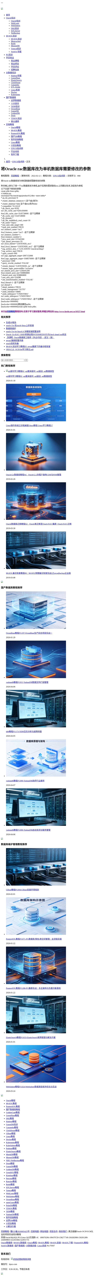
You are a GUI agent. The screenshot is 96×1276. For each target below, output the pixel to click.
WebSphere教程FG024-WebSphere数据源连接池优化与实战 (31, 1087)
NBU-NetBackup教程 (15, 1160)
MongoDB (15, 46)
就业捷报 (15, 61)
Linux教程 (15, 142)
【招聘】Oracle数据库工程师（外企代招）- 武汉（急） (30, 337)
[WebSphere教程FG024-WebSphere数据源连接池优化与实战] (36, 1082)
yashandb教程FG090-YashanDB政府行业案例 (25, 781)
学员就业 (10, 58)
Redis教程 (10, 1184)
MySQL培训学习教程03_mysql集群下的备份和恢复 (28, 346)
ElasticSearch (16, 80)
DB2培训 (15, 28)
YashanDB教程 (12, 1214)
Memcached (16, 41)
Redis (13, 43)
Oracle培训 (10, 18)
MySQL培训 (11, 36)
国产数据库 (11, 97)
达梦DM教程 (11, 1220)
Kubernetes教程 (12, 1142)
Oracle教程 (15, 127)
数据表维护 (11, 328)
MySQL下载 (67, 1243)
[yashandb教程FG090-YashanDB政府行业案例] (36, 776)
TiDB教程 (10, 1211)
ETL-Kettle (15, 87)
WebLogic (15, 23)
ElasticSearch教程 (13, 1151)
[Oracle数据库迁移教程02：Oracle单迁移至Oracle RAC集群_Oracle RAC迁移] (36, 519)
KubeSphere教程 (13, 1145)
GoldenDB (15, 113)
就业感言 (15, 64)
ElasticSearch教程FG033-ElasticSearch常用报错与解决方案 (31, 1037)
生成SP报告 (11, 322)
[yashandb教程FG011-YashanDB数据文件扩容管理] (36, 677)
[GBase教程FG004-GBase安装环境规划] (36, 885)
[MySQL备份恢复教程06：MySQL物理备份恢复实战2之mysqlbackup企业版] (36, 568)
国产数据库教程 (13, 1109)
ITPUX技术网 (17, 148)
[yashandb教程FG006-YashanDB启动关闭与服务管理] (36, 825)
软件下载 (15, 154)
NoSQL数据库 (7, 1246)
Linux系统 (15, 90)
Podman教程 (11, 1148)
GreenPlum (15, 78)
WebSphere (15, 25)
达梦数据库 (16, 100)
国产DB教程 (16, 136)
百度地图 (35, 1231)
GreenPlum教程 (12, 1115)
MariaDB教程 (12, 1154)
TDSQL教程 (11, 1208)
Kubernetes (15, 94)
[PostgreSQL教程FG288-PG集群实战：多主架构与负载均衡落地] (36, 983)
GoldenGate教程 (13, 1112)
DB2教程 (10, 1118)
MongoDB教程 (12, 1157)
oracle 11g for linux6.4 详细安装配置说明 (23, 331)
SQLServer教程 (12, 1187)
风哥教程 (15, 176)
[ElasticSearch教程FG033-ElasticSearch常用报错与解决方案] (36, 1033)
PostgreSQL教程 (18, 133)
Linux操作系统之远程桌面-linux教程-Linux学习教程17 (29, 425)
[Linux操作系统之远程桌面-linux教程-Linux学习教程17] (36, 421)
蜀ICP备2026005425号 (20, 1231)
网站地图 (44, 1231)
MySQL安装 (55, 1243)
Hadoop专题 (16, 76)
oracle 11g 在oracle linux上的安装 (20, 325)
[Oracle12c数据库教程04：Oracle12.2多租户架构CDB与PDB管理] (36, 470)
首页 (8, 15)
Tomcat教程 (11, 1190)
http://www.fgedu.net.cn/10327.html (70, 311)
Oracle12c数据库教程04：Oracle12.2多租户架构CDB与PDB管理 (33, 475)
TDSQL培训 (16, 118)
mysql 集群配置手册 (14, 340)
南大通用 (15, 121)
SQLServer (15, 31)
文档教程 (10, 124)
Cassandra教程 (12, 1127)
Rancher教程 (11, 1181)
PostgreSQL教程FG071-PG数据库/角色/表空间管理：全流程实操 (34, 939)
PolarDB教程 (11, 1205)
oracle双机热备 (12, 343)
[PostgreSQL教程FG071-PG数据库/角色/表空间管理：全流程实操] (36, 934)
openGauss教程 (12, 1202)
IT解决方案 (11, 1226)
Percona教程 (11, 1178)
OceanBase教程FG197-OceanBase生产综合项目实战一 (29, 633)
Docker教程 (11, 1139)
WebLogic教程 (12, 1193)
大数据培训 (11, 73)
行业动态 (15, 151)
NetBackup (15, 33)
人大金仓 (15, 103)
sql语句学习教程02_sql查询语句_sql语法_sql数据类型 (29, 376)
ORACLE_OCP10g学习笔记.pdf (19, 349)
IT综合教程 (16, 145)
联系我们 (63, 1231)
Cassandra (15, 85)
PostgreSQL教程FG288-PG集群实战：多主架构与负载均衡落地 (33, 988)
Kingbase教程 (12, 1175)
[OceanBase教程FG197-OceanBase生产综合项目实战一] (36, 628)
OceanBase (15, 109)
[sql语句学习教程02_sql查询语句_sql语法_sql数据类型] (30, 371)
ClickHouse (15, 82)
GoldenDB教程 (12, 1169)
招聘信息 (15, 70)
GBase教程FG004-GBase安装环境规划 (22, 890)
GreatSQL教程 (12, 1172)
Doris (13, 115)
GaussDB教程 (12, 1166)
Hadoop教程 (11, 1121)
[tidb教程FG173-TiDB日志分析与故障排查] (36, 727)
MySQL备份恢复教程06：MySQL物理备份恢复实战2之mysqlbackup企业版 (38, 573)
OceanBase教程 (12, 1199)
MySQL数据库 (20, 1243)
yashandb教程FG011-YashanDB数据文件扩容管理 (27, 682)
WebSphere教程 (12, 1196)
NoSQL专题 (16, 52)
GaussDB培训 (12, 1124)
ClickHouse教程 (12, 1130)
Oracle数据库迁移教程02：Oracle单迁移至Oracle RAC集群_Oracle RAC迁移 (39, 524)
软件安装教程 (17, 139)
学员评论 (15, 67)
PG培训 (9, 55)
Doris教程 (10, 1163)
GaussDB (15, 111)
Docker (14, 92)
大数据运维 (31, 1246)
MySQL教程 (16, 130)
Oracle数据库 (6, 1243)
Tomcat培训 (16, 49)
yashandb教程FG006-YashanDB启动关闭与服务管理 (28, 830)
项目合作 (54, 1231)
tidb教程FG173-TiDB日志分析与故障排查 (24, 731)
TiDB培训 (15, 106)
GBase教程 (10, 1133)
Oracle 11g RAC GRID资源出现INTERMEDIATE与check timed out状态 (36, 334)
